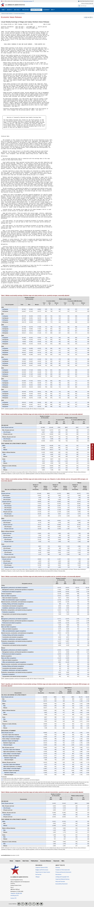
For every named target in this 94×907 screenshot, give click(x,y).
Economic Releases (45, 861)
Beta (63, 861)
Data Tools (26, 861)
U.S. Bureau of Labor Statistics (15, 5)
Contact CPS (13, 898)
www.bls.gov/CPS (15, 895)
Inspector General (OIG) (42, 867)
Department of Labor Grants (43, 872)
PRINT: (88, 17)
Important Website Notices (62, 879)
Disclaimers (58, 874)
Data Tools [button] (17, 9)
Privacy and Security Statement (63, 872)
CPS (85, 17)
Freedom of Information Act (63, 869)
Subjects (17, 861)
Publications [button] (25, 9)
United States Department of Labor (86, 1)
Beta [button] (52, 9)
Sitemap (58, 867)
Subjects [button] (9, 9)
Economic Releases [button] (36, 9)
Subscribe (91, 3)
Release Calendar (85, 3)
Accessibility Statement (62, 884)
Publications (34, 861)
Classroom (56, 861)
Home (11, 861)
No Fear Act (38, 874)
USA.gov (38, 876)
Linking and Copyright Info (62, 876)
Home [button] (3, 9)
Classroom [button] (46, 9)
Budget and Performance (42, 869)
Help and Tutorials (60, 881)
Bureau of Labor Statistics (7, 13)
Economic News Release (19, 13)
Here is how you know (28, 1)
